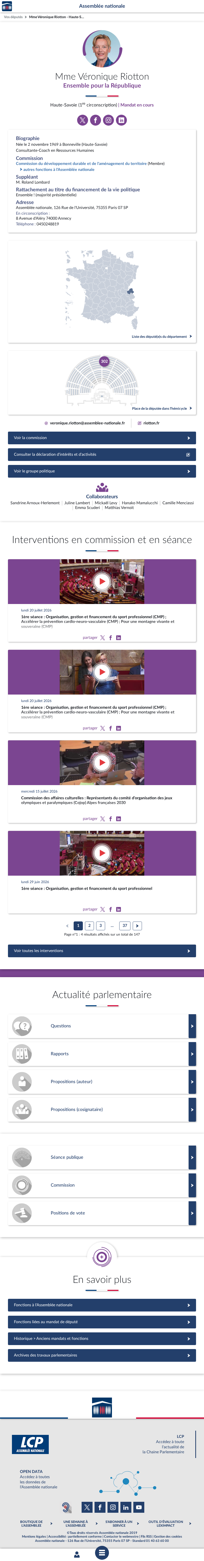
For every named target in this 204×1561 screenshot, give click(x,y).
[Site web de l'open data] (102, 1479)
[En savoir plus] (102, 1082)
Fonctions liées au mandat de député (102, 1322)
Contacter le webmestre (121, 1536)
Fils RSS (146, 1536)
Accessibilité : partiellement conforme (75, 1536)
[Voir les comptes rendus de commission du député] (102, 1185)
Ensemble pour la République (102, 86)
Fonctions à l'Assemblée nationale (102, 1305)
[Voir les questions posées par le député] (102, 1026)
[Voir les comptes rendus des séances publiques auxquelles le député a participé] (102, 1157)
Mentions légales (34, 1536)
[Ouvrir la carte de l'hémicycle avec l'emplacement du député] (102, 383)
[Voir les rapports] (102, 1054)
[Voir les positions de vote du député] (102, 1213)
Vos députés (13, 17)
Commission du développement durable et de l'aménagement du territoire (81, 164)
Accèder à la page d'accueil (7, 6)
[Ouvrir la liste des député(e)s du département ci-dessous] (102, 292)
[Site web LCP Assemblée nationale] (102, 1444)
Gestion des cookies (168, 1536)
